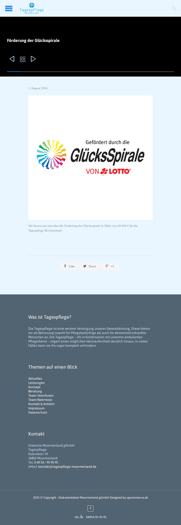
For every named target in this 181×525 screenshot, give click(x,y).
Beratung (35, 391)
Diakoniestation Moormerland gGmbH (83, 497)
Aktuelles (35, 378)
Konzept (34, 387)
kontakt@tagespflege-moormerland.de (67, 466)
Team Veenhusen (41, 395)
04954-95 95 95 (96, 517)
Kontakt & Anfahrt (41, 404)
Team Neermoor (40, 400)
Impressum (36, 408)
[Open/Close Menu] (9, 8)
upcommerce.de (137, 497)
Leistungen (36, 383)
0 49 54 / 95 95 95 (46, 462)
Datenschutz (37, 412)
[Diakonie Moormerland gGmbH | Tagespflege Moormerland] (95, 8)
